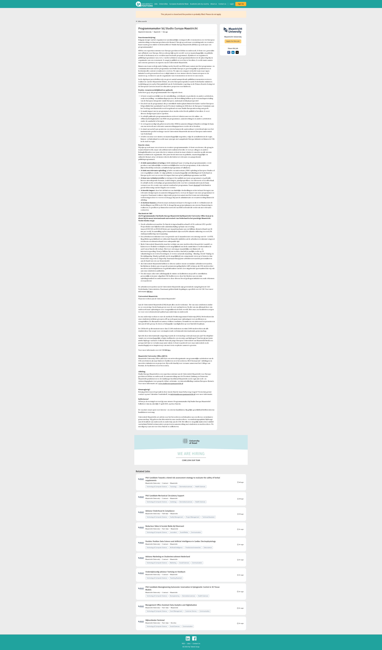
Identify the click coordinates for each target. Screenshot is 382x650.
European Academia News (179, 4)
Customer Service (191, 611)
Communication (196, 532)
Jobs (156, 4)
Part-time (165, 529)
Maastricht (157, 32)
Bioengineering (174, 596)
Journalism (173, 532)
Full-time (165, 514)
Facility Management (176, 517)
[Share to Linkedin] (232, 52)
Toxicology (173, 486)
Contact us (222, 4)
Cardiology (173, 502)
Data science (208, 547)
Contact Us (196, 644)
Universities (163, 4)
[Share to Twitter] (237, 52)
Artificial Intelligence (176, 547)
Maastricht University (145, 32)
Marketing (173, 563)
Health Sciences (200, 486)
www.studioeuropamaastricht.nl (170, 383)
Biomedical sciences (186, 486)
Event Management (176, 611)
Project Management (192, 517)
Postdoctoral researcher (193, 547)
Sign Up (241, 4)
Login (232, 4)
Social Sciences (184, 563)
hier (169, 350)
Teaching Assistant (176, 578)
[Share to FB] (228, 52)
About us (213, 4)
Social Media (184, 532)
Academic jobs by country (199, 4)
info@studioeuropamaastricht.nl (182, 394)
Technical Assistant (208, 517)
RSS (183, 644)
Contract (165, 483)
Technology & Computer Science (157, 486)
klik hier (150, 291)
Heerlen (173, 623)
